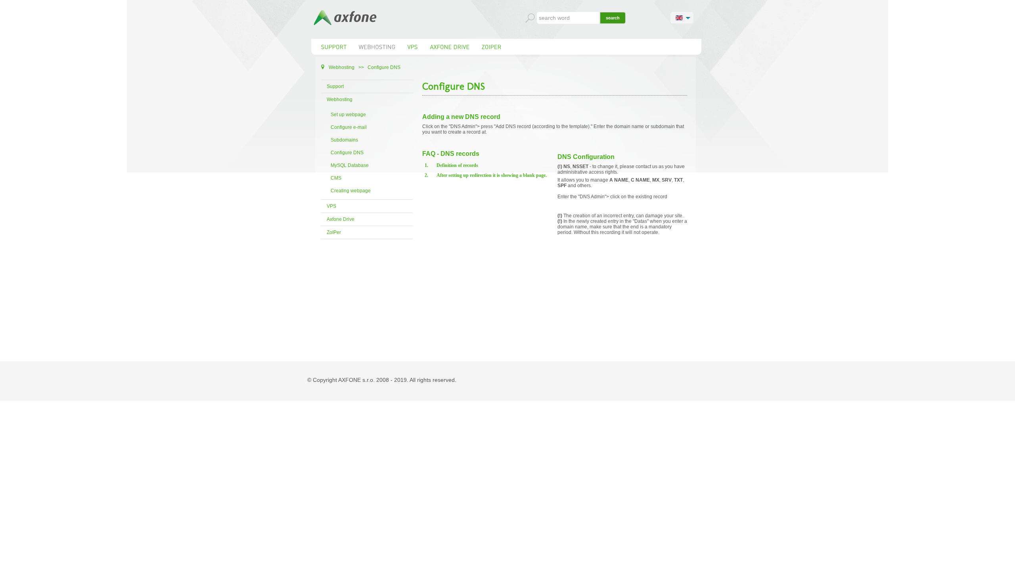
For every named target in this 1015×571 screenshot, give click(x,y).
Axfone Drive (340, 219)
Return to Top (996, 564)
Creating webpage (351, 191)
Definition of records (457, 165)
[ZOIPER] (492, 47)
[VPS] (413, 47)
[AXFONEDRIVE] (450, 47)
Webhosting (339, 99)
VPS (331, 206)
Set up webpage (348, 114)
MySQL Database (350, 165)
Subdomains (344, 140)
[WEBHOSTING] (377, 47)
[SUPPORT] (334, 47)
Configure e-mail (349, 127)
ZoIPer (334, 232)
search (613, 17)
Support (335, 86)
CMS (336, 178)
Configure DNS (347, 152)
